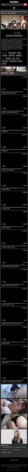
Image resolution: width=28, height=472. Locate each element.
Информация (9, 35)
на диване (8, 58)
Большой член (12, 52)
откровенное (13, 61)
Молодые (5, 55)
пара (18, 58)
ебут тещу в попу (16, 449)
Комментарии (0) (18, 35)
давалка (20, 61)
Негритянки (11, 55)
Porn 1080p (19, 469)
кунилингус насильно (7, 452)
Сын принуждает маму (7, 447)
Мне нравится (7, 32)
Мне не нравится (11, 32)
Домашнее (18, 55)
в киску (4, 63)
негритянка (5, 61)
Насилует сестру (6, 449)
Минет (19, 52)
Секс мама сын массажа (20, 447)
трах (14, 58)
